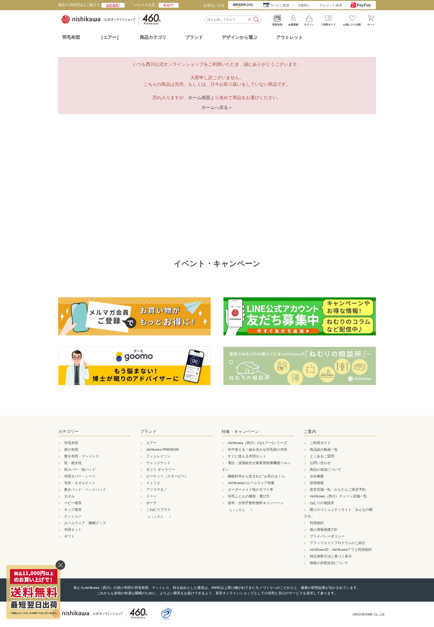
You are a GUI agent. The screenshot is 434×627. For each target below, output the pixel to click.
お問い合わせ (320, 462)
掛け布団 (71, 449)
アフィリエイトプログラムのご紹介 (338, 542)
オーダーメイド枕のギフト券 (250, 489)
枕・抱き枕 (73, 462)
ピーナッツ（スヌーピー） (167, 475)
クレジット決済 (331, 5)
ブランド (148, 431)
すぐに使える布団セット (247, 455)
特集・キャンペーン (240, 431)
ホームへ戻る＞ (217, 107)
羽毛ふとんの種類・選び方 (249, 495)
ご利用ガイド (328, 24)
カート (371, 24)
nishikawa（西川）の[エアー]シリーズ (257, 442)
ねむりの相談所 (322, 502)
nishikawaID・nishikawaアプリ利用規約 (341, 549)
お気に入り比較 (352, 24)
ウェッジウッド (158, 462)
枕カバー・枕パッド (80, 469)
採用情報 (317, 482)
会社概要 (317, 475)
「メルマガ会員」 (152, 4)
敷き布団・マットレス (81, 455)
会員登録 (293, 24)
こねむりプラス (158, 509)
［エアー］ (110, 37)
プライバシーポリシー (327, 535)
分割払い (304, 5)
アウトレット (289, 37)
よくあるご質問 (322, 455)
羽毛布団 (71, 37)
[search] (256, 20)
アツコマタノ (156, 489)
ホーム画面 (199, 97)
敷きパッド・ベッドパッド (85, 489)
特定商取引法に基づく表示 (331, 555)
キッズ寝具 (73, 509)
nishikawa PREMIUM (162, 449)
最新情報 (277, 24)
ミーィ (151, 495)
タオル (69, 495)
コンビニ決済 (279, 5)
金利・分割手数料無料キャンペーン (256, 502)
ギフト (69, 535)
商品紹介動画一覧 (324, 449)
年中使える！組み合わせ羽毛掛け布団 (257, 449)
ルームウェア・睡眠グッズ (85, 522)
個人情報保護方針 (324, 529)
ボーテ (151, 502)
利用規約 (317, 522)
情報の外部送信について (329, 562)
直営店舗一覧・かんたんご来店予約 (338, 489)
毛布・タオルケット (80, 482)
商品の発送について (325, 469)
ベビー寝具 (73, 502)
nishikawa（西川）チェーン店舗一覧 (338, 495)
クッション (73, 515)
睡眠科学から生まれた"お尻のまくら (256, 475)
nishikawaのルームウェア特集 (251, 482)
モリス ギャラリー (160, 469)
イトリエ (153, 482)
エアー (151, 442)
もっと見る (155, 516)
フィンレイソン (158, 455)
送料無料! (113, 5)
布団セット (73, 529)
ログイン (309, 24)
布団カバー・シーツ (80, 475)
